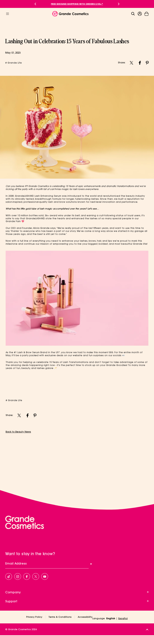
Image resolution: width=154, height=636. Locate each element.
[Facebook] (139, 62)
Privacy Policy (34, 617)
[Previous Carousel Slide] (35, 3)
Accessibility (85, 617)
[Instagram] (131, 62)
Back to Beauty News (18, 431)
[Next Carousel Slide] (118, 3)
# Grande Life (13, 62)
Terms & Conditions (60, 617)
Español (123, 618)
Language (98, 618)
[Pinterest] (147, 62)
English (110, 618)
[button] (146, 13)
